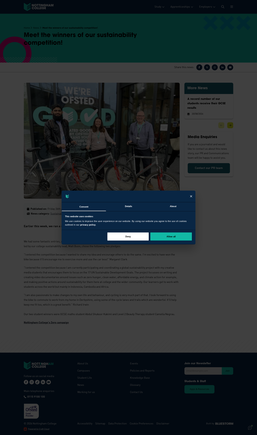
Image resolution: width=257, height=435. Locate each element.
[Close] (191, 196)
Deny (128, 236)
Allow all (171, 236)
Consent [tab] (83, 206)
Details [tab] (128, 206)
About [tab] (173, 206)
